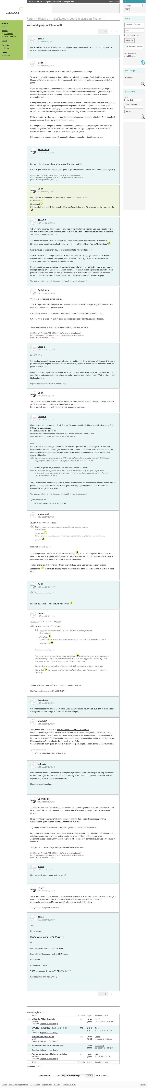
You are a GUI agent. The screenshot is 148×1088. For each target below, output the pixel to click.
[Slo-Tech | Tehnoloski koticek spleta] (15, 11)
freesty (41, 346)
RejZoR (41, 887)
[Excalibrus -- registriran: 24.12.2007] (33, 701)
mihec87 (42, 764)
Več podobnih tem (34, 1066)
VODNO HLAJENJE (41, 1027)
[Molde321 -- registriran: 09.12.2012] (33, 722)
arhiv (6, 26)
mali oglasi (8, 33)
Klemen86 (35, 1056)
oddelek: (57, 1075)
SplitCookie (43, 149)
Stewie (34, 1039)
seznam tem (129, 77)
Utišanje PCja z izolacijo (43, 1019)
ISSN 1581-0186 (69, 1084)
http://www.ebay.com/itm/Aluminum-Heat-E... (47, 948)
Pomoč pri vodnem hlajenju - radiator (49, 1054)
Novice (5, 23)
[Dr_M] (33, 190)
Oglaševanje (47, 1084)
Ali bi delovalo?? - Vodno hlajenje (48, 1045)
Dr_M (40, 188)
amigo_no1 (43, 514)
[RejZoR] (33, 889)
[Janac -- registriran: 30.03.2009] (33, 40)
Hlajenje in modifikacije (49, 1023)
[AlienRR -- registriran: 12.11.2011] (33, 222)
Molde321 (42, 721)
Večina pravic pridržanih (18, 1084)
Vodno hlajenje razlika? (43, 1036)
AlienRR (42, 220)
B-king (34, 1047)
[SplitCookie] (33, 151)
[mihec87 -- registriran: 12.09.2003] (33, 765)
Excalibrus (43, 700)
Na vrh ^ (143, 1084)
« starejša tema (44, 1075)
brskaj (6, 48)
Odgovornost (35, 1084)
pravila (7, 55)
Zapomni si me (132, 35)
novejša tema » (102, 1075)
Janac (41, 38)
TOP (97, 1054)
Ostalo (4, 52)
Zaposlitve (6, 45)
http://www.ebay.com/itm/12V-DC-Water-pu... (47, 937)
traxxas (34, 1030)
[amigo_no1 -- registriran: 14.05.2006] (33, 515)
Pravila (4, 1084)
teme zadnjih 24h (11, 36)
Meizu (41, 62)
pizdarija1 (35, 1021)
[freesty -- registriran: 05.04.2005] (33, 348)
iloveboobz (99, 1045)
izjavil (54, 522)
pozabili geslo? (130, 56)
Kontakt (57, 1084)
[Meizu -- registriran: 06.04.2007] (33, 64)
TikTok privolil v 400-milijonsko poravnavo (51, 1)
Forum (5, 30)
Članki (4, 40)
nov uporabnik (130, 53)
